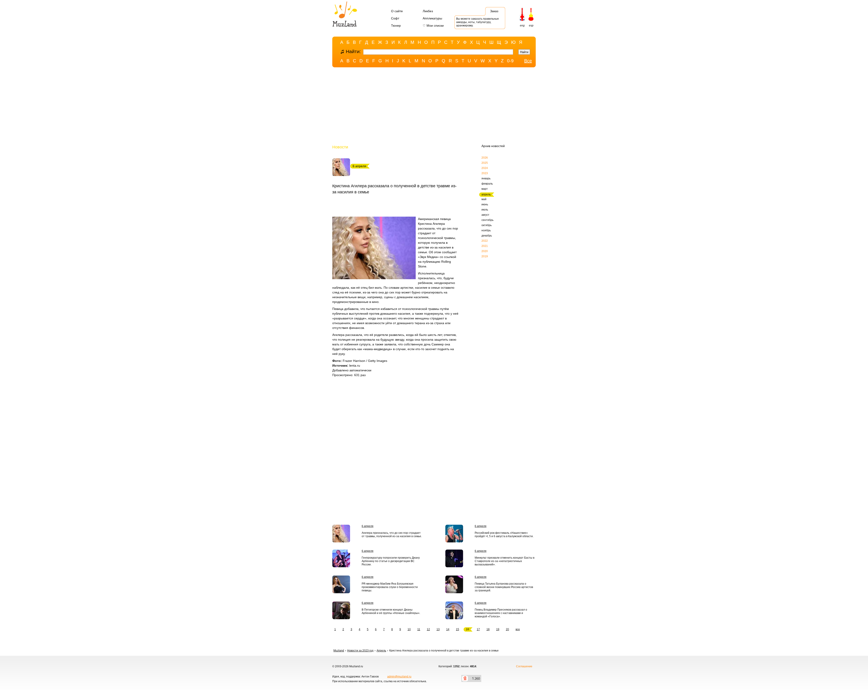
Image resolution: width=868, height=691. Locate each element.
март (484, 188)
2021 (484, 246)
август (485, 214)
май (483, 199)
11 (418, 629)
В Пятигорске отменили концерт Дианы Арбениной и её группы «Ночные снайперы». (391, 611)
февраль (487, 183)
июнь (484, 204)
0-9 (510, 60)
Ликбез (428, 11)
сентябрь (487, 220)
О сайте (397, 11)
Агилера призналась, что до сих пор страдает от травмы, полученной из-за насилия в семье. (392, 534)
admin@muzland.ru (399, 676)
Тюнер (396, 25)
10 (409, 629)
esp (531, 25)
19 (497, 629)
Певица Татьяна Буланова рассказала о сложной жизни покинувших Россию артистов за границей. (504, 587)
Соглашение (524, 666)
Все (528, 60)
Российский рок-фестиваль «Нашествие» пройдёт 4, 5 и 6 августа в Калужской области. (504, 534)
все (518, 629)
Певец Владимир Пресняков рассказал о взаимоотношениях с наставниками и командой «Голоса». (501, 613)
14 (447, 629)
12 (428, 629)
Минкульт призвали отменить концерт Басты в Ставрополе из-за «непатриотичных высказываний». (504, 561)
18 (488, 629)
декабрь (486, 235)
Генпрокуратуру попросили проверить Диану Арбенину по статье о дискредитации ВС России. (391, 561)
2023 (484, 173)
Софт (395, 18)
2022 (484, 240)
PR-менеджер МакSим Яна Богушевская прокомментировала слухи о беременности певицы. (390, 587)
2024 (484, 168)
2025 (484, 162)
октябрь (486, 225)
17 (478, 629)
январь (486, 178)
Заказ (494, 11)
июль (484, 209)
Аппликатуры (432, 18)
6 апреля (367, 526)
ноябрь (486, 230)
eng (522, 25)
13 (438, 629)
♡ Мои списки (433, 25)
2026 (484, 157)
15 (457, 629)
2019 (484, 256)
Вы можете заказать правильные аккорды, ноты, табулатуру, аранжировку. (477, 22)
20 (507, 629)
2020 (484, 251)
